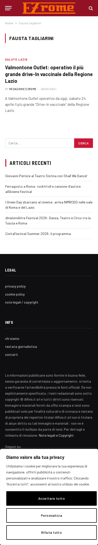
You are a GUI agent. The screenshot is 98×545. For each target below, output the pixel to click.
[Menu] (8, 8)
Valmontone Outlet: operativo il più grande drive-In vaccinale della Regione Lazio (49, 74)
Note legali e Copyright (56, 435)
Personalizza (51, 515)
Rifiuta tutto (51, 532)
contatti (11, 354)
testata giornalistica (21, 346)
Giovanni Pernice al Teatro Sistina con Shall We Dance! (46, 176)
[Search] (90, 8)
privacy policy (15, 286)
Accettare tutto (51, 498)
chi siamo (12, 338)
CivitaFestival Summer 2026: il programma (38, 233)
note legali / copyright (21, 302)
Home (9, 23)
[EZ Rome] (49, 8)
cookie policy (15, 294)
